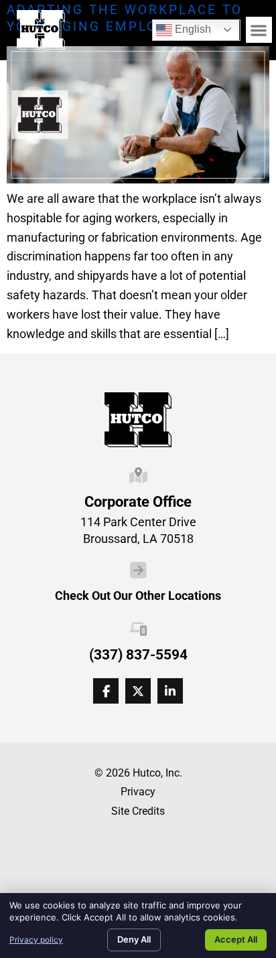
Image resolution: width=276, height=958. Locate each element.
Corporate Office (138, 501)
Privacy (138, 791)
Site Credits (138, 811)
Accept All (235, 939)
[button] (259, 30)
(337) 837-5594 (138, 655)
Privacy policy (36, 940)
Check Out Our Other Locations (138, 596)
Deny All (134, 939)
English (183, 27)
